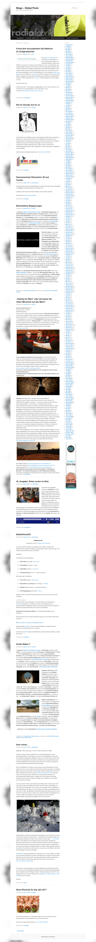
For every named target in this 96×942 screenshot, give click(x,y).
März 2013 (68, 300)
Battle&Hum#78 (23, 534)
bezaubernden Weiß (48, 772)
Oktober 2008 (69, 385)
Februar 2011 (69, 340)
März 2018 (68, 205)
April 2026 (68, 51)
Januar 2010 (68, 361)
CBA (19, 604)
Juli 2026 (68, 46)
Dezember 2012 (69, 305)
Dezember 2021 (69, 133)
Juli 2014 (68, 275)
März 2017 (68, 224)
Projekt (29, 290)
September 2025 (69, 62)
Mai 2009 (68, 373)
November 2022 (69, 116)
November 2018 (69, 192)
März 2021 (68, 148)
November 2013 (69, 288)
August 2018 (68, 197)
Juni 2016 (68, 238)
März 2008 (68, 392)
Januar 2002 (68, 427)
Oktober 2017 (69, 213)
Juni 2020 (68, 162)
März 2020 (68, 167)
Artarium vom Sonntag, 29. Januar (31, 212)
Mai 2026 (68, 49)
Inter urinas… (22, 744)
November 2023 (69, 97)
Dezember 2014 (69, 267)
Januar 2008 (68, 396)
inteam (51, 290)
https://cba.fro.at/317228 (22, 328)
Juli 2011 (68, 332)
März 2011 (68, 338)
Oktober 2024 (69, 79)
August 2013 (68, 292)
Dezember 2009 (69, 362)
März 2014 (68, 281)
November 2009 (69, 364)
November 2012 (69, 307)
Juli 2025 (68, 65)
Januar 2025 (68, 75)
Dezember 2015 (69, 248)
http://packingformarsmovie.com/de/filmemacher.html (41, 465)
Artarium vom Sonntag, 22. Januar (31, 650)
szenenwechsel (35, 182)
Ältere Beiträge (20, 931)
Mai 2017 (68, 221)
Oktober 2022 (69, 118)
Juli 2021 (68, 141)
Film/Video (53, 736)
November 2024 (69, 78)
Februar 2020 (69, 168)
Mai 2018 (68, 202)
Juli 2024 (68, 84)
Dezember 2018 (69, 191)
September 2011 (69, 329)
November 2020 (69, 154)
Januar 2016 (68, 246)
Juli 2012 (68, 313)
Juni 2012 (68, 315)
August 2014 (68, 273)
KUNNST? (55, 290)
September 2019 (69, 176)
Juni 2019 (68, 181)
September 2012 (69, 310)
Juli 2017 (68, 218)
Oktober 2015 (69, 251)
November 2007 (69, 399)
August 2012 (68, 311)
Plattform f (46, 57)
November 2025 (69, 59)
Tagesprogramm (20, 38)
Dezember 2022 (69, 114)
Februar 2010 (69, 359)
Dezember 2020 (69, 153)
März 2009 (68, 377)
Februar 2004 (69, 424)
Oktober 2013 (69, 289)
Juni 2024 (68, 86)
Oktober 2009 (69, 365)
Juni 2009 (68, 372)
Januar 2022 (68, 132)
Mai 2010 (68, 354)
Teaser (25, 882)
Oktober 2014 (69, 270)
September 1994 (69, 434)
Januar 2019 (68, 189)
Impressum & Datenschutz (72, 38)
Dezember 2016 (69, 229)
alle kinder (45, 583)
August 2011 (68, 330)
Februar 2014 (69, 283)
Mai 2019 (68, 183)
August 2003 (68, 426)
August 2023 (68, 102)
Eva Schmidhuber (46, 705)
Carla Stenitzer (35, 484)
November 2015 (69, 249)
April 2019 (68, 184)
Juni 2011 (68, 334)
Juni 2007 (68, 407)
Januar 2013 (68, 303)
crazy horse (35, 569)
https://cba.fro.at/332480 (30, 195)
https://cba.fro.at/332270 (42, 922)
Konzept (26, 290)
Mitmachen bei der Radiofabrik (57, 38)
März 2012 (68, 319)
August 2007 (68, 404)
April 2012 (68, 318)
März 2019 (68, 186)
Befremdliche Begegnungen (29, 205)
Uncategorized (27, 97)
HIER (26, 632)
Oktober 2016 (69, 232)
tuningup (34, 107)
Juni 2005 (68, 421)
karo (33, 54)
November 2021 (69, 135)
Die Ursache (46, 290)
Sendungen (26, 170)
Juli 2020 (68, 160)
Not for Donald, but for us (28, 104)
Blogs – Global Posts (27, 7)
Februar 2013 (69, 302)
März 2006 (68, 419)
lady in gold (36, 561)
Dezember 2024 (69, 76)
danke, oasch (35, 580)
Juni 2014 (68, 276)
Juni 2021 (68, 143)
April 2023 (68, 108)
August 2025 (68, 64)
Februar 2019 (69, 187)
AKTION (48, 736)
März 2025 (68, 72)
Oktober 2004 (69, 423)
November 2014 (69, 268)
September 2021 (69, 138)
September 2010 (69, 348)
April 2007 (68, 410)
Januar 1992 (68, 439)
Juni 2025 (68, 67)
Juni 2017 (68, 219)
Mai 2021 (68, 145)
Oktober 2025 (69, 60)
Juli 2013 (68, 294)
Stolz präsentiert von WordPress (48, 936)
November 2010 (69, 345)
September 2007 (69, 402)
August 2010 (68, 350)
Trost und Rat (55, 839)
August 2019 (68, 178)
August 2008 (68, 386)
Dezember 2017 (69, 210)
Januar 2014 (68, 284)
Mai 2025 (68, 68)
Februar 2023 (69, 111)
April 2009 (68, 375)
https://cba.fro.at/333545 (44, 152)
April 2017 (68, 222)
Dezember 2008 (69, 381)
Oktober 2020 (69, 156)
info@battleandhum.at (38, 622)
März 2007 (68, 412)
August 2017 (68, 216)
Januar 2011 (68, 342)
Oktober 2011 (69, 327)
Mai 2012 (68, 316)
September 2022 (69, 119)
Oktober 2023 (69, 99)
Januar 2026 (68, 56)
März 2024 (68, 91)
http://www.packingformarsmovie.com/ (25, 440)
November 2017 (69, 211)
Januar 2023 (68, 113)
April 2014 (68, 280)
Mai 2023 (68, 106)
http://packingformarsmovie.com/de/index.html (39, 463)
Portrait (22, 737)
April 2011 (68, 337)
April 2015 (68, 261)
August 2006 (68, 418)
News (29, 736)
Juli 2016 (68, 237)
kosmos (33, 304)
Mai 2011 (68, 335)
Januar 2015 (68, 265)
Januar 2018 (68, 208)
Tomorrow (36, 78)
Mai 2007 (68, 408)
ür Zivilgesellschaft (53, 57)
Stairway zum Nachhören (43, 543)
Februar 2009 (69, 378)
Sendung (33, 290)
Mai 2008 (68, 389)
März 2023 (68, 110)
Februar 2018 (69, 207)
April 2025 (68, 70)
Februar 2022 (69, 130)
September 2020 (69, 157)
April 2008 (68, 391)
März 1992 (68, 437)
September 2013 (69, 291)
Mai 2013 (68, 297)
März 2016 (68, 243)
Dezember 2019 (69, 172)
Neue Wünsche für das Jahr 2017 (31, 889)
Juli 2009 (68, 370)
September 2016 (69, 234)
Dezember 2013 (69, 286)
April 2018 (68, 203)
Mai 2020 (68, 164)
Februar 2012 (69, 321)
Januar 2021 (68, 151)
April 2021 (68, 146)
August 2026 (68, 45)
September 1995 (69, 431)
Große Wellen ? (23, 644)
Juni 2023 (68, 105)
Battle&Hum (20, 853)
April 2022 (68, 127)
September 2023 (69, 100)
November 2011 (69, 326)
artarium (34, 208)
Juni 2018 (68, 200)
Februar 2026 (69, 54)
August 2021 (68, 140)
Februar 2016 (69, 245)
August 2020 (68, 159)
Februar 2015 (69, 264)
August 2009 (68, 369)
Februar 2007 (69, 413)
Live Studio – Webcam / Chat (32, 38)
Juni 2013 (68, 296)
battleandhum (35, 537)
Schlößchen (28, 626)
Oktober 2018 (69, 194)
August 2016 (68, 235)
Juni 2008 (68, 388)
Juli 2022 (68, 122)
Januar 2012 (68, 323)
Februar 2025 (69, 73)
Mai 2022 (68, 126)
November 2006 (69, 416)
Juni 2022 (68, 124)
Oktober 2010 (69, 346)
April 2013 (68, 299)
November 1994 (69, 432)
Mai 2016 (68, 240)
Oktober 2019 (69, 175)
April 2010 (68, 356)
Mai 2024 (68, 87)
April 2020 (68, 165)
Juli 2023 (68, 103)
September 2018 (69, 195)
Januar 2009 (68, 380)
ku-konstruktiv (33, 74)
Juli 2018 (68, 199)
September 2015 (69, 253)
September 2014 (69, 272)
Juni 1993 (68, 435)
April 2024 (68, 89)
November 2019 (69, 173)
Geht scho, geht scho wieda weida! (24, 861)
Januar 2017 (68, 227)
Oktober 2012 (69, 308)
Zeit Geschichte (28, 737)
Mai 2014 (68, 278)
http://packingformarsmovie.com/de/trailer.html (40, 467)
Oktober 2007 (69, 400)
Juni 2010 (68, 353)
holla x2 (40, 591)
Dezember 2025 (69, 57)
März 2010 (68, 357)
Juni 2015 (68, 257)
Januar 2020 (68, 170)
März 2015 (68, 262)
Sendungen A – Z (45, 38)
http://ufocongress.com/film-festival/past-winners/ (28, 368)
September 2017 (69, 214)
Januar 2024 (68, 94)
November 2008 (69, 383)
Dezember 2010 (69, 343)
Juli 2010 (68, 351)
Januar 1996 (68, 429)
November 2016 (69, 230)
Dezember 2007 (69, 397)
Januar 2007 (68, 415)
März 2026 (68, 52)
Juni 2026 (68, 48)
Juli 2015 (68, 256)
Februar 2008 (69, 394)
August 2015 (68, 254)
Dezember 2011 (69, 324)
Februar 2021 (69, 149)
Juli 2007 (68, 405)
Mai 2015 (68, 259)
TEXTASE (18, 292)
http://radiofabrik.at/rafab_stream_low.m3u (32, 90)
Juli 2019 (68, 180)
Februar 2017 (69, 226)
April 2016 (68, 241)
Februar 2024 (69, 92)
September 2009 (69, 367)
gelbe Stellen (38, 772)
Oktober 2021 (69, 137)
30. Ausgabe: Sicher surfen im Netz (32, 481)
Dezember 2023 (69, 95)
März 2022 (68, 129)
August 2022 (68, 121)
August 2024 (68, 83)
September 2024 (69, 81)
